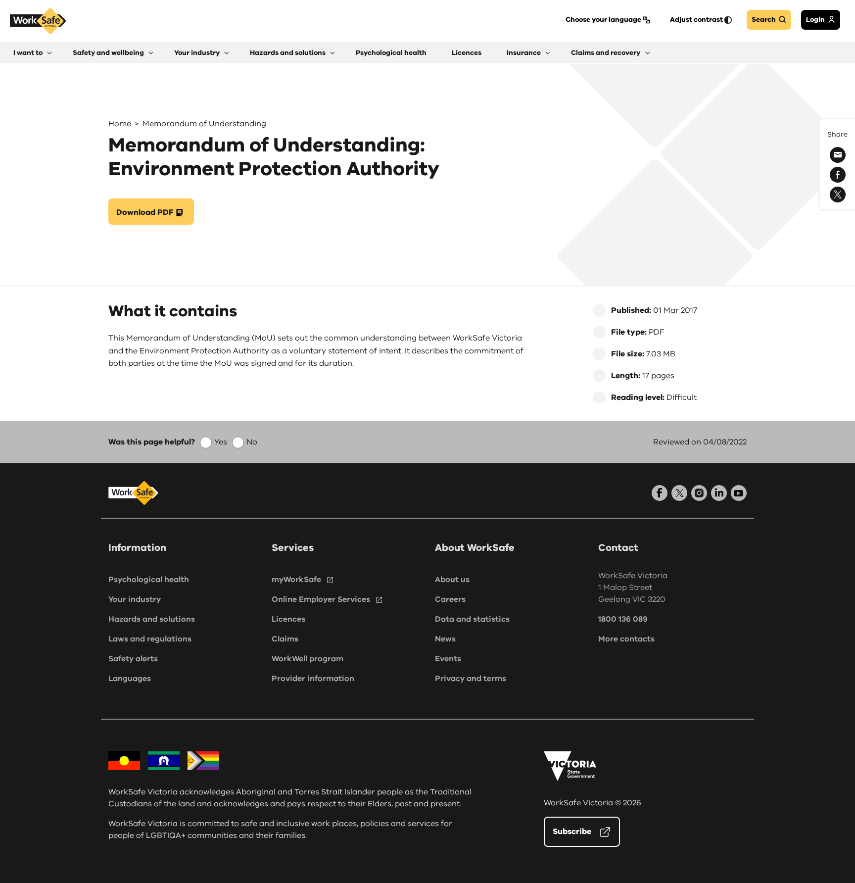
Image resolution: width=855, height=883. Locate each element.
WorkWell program (307, 658)
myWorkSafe (296, 579)
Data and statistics (472, 619)
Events (448, 658)
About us (452, 579)
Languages (129, 678)
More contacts (626, 639)
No (251, 442)
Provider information (313, 678)
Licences (288, 619)
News (445, 639)
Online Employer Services (321, 599)
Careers (450, 599)
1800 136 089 (623, 619)
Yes (220, 442)
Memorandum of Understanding (204, 123)
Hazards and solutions (151, 619)
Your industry (134, 599)
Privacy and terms (470, 678)
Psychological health (148, 579)
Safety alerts (133, 658)
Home (119, 123)
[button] (32, 52)
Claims (285, 639)
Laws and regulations (149, 639)
